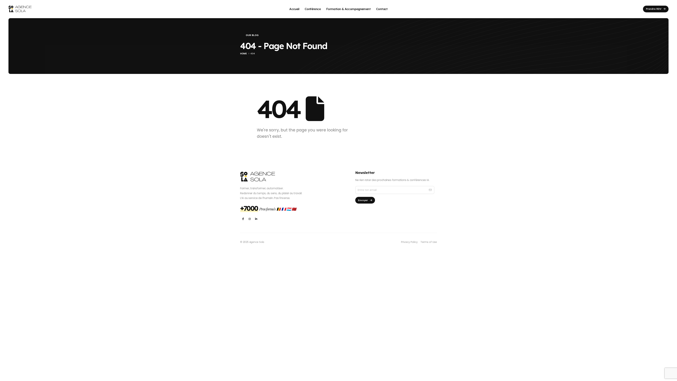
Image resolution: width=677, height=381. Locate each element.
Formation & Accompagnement (348, 9)
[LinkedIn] (256, 219)
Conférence (313, 9)
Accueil (294, 9)
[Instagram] (249, 219)
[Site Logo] (20, 9)
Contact (382, 9)
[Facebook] (243, 219)
